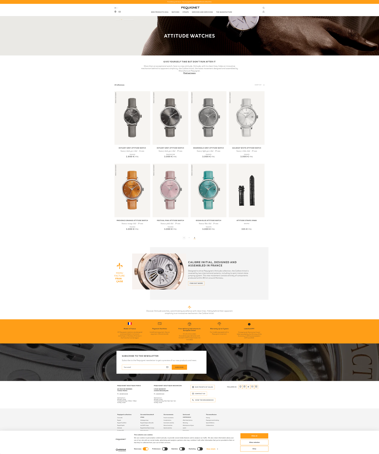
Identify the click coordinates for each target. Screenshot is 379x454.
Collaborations (210, 425)
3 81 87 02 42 (161, 394)
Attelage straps (144, 420)
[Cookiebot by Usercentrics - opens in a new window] (121, 450)
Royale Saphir (121, 425)
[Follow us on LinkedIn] (256, 387)
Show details (210, 449)
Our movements (168, 414)
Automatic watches (169, 422)
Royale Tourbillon (121, 422)
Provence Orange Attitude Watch (132, 220)
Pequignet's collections (124, 414)
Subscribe (179, 367)
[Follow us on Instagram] (244, 387)
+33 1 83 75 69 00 (123, 394)
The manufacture (211, 414)
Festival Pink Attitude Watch (170, 220)
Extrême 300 (120, 430)
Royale (119, 420)
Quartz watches (168, 428)
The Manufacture (224, 12)
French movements (169, 417)
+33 (157, 394)
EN (115, 8)
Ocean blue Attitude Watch (208, 220)
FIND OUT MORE (196, 283)
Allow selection (254, 442)
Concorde (119, 417)
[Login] (264, 12)
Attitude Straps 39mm (247, 220)
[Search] (264, 8)
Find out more (189, 73)
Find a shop (186, 430)
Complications (167, 420)
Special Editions (210, 422)
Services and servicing (202, 12)
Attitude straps (144, 430)
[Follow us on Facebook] (240, 387)
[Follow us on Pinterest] (248, 387)
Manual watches (168, 425)
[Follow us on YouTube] (252, 387)
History (208, 417)
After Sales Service (187, 420)
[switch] (165, 448)
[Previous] (184, 237)
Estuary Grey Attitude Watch (132, 148)
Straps (186, 12)
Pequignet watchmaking (212, 420)
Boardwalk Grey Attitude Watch (208, 148)
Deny (254, 449)
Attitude (119, 428)
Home (117, 19)
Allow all (254, 436)
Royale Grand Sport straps (147, 428)
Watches (175, 12)
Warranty (185, 422)
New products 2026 (159, 12)
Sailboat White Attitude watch (246, 148)
